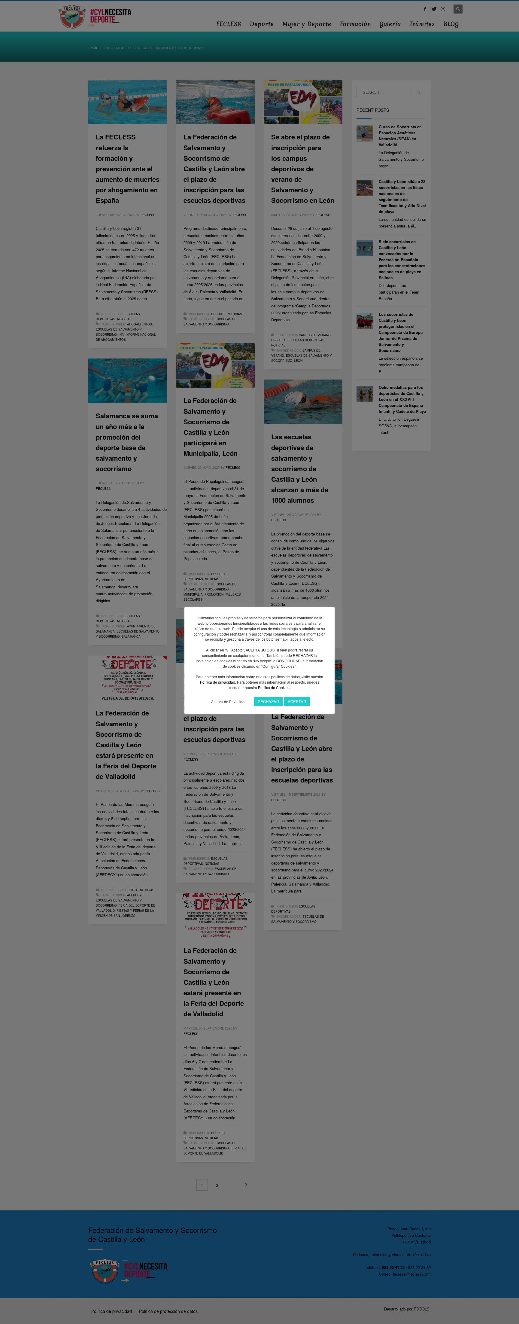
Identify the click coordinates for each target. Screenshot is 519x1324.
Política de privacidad (217, 682)
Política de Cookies (274, 687)
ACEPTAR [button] (297, 701)
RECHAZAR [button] (268, 701)
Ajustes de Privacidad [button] (229, 701)
